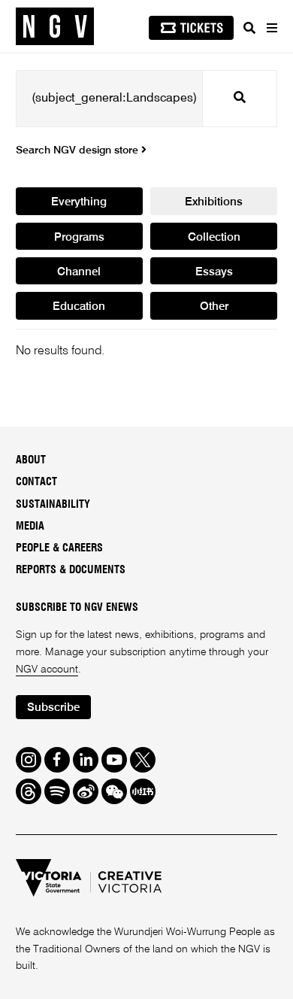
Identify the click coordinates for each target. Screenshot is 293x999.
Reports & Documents (70, 570)
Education (79, 306)
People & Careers (59, 548)
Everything (79, 202)
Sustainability (53, 505)
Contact (36, 482)
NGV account (47, 669)
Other (214, 306)
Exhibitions (214, 202)
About (31, 460)
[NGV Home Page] (55, 26)
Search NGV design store (78, 150)
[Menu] (271, 27)
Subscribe (53, 707)
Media (30, 526)
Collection (214, 237)
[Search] (249, 28)
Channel (79, 272)
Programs (79, 237)
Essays (214, 272)
